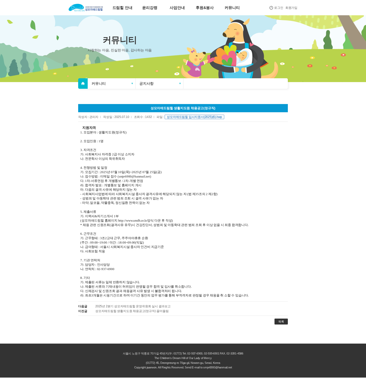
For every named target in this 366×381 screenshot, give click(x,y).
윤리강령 (149, 8)
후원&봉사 (205, 8)
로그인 (278, 7)
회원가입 (291, 7)
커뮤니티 (232, 8)
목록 (281, 321)
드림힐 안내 (122, 8)
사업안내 (177, 8)
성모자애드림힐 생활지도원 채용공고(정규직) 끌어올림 (132, 310)
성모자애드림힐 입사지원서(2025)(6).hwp (194, 117)
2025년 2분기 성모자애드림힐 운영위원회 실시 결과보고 (133, 306)
